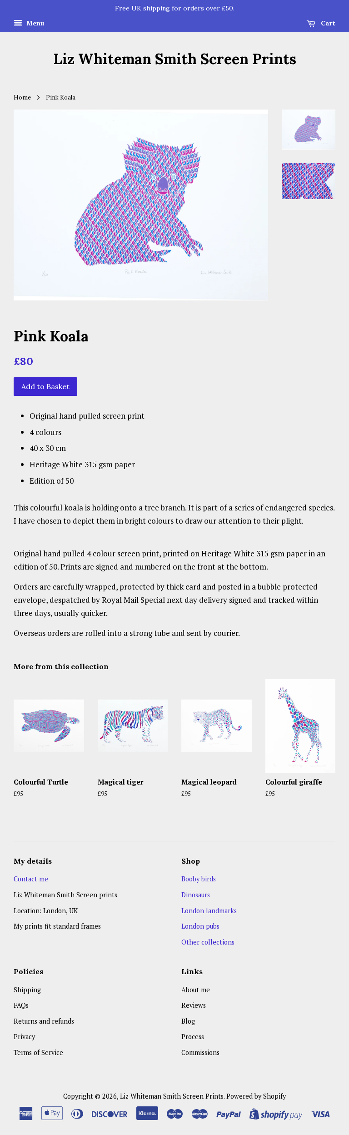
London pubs (200, 926)
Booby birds (198, 879)
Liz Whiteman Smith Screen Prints (174, 59)
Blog (188, 1021)
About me (195, 989)
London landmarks (209, 910)
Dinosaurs (195, 894)
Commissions (200, 1052)
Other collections (207, 942)
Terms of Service (38, 1052)
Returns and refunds (44, 1021)
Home (22, 97)
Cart (327, 23)
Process (192, 1036)
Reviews (193, 1005)
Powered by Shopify (256, 1096)
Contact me (31, 879)
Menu (34, 23)
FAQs (21, 1005)
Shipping (27, 989)
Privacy (24, 1036)
